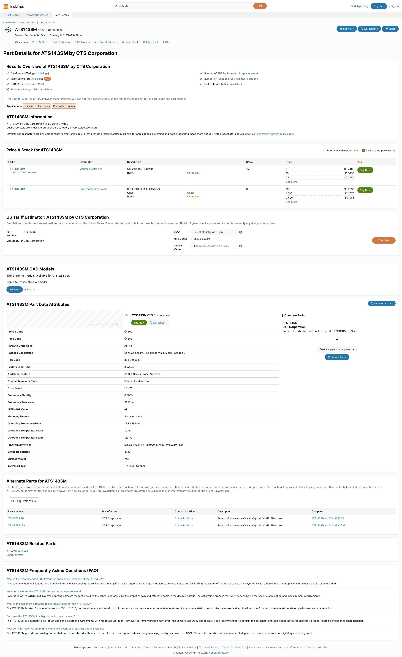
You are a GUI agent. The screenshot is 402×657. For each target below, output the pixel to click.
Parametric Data (383, 303)
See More (291, 181)
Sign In (395, 6)
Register (379, 6)
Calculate (383, 240)
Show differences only (101, 324)
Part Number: (11, 233)
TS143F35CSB (16, 525)
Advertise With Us (316, 647)
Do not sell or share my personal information (275, 647)
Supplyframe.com (219, 652)
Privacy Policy (187, 647)
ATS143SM (18, 168)
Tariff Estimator (61, 42)
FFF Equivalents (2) (24, 501)
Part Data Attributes (105, 42)
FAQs (166, 42)
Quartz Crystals (35, 22)
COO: (177, 231)
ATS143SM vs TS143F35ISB (328, 518)
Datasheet (158, 322)
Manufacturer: (14, 240)
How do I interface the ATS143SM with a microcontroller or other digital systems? (55, 628)
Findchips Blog (359, 6)
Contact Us (100, 647)
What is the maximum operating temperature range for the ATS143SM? (48, 603)
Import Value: (178, 247)
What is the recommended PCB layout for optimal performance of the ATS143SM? (55, 579)
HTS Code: (180, 238)
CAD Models (82, 42)
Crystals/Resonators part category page (269, 133)
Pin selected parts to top (381, 150)
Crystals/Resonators (13, 22)
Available (36, 78)
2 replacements (248, 73)
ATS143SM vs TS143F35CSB (328, 525)
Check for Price (184, 518)
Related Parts (151, 42)
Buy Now (365, 170)
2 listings (42, 73)
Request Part (35, 84)
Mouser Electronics (90, 168)
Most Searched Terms (138, 647)
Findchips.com (13, 6)
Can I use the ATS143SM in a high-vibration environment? (40, 616)
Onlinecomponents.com (93, 189)
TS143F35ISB (16, 518)
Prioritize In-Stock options (342, 150)
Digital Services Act (234, 647)
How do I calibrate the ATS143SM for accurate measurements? (43, 591)
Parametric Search (165, 647)
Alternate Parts (130, 42)
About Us (115, 647)
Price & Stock (40, 42)
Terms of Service (209, 647)
